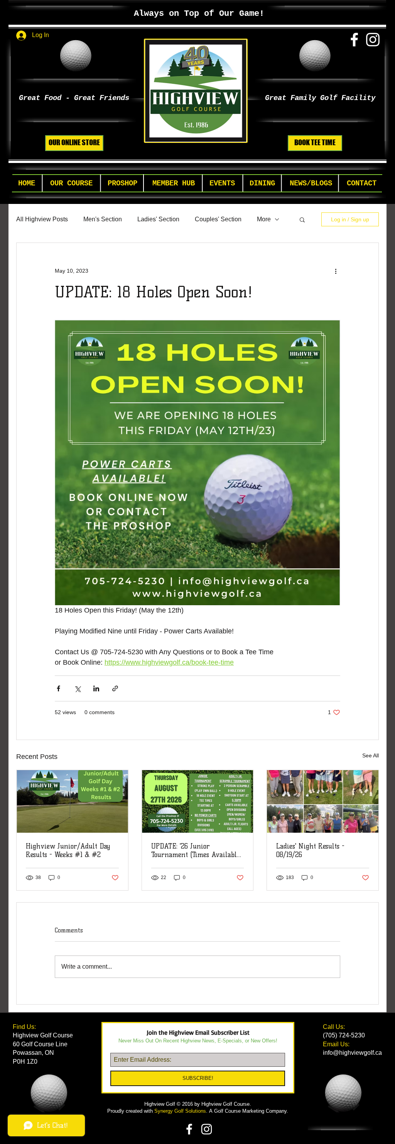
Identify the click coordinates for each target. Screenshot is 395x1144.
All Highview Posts (42, 219)
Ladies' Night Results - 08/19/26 (310, 850)
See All (370, 755)
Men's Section (102, 219)
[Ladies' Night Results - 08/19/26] (322, 801)
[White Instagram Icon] (373, 40)
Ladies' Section (158, 219)
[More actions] (335, 270)
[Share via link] (115, 688)
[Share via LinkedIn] (96, 688)
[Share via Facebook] (58, 688)
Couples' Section (218, 219)
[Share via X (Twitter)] (77, 688)
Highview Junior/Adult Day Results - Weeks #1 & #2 (68, 850)
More (264, 219)
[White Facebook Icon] (354, 40)
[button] (71, 184)
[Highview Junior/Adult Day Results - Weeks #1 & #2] (72, 801)
